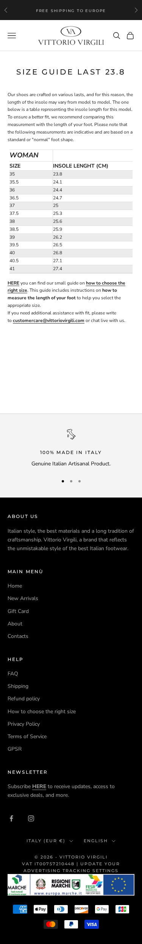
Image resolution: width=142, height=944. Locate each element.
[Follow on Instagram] (31, 818)
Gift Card (18, 611)
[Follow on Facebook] (11, 818)
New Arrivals (23, 598)
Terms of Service (27, 736)
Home (15, 585)
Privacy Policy (24, 724)
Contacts (18, 636)
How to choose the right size (42, 711)
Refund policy (24, 698)
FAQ (13, 673)
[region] (71, 448)
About (15, 623)
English (96, 840)
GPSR (15, 749)
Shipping (18, 686)
